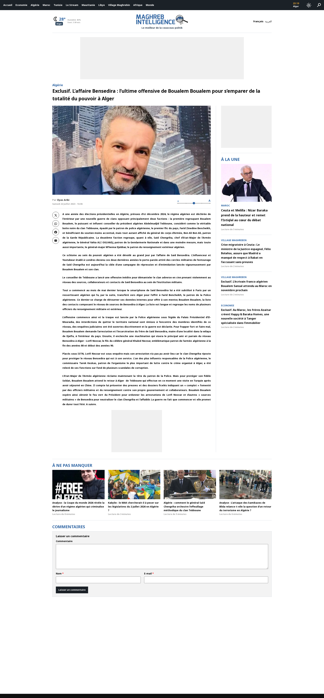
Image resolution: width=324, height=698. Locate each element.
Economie (21, 5)
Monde (150, 5)
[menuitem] (7, 5)
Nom (60, 573)
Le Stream (72, 5)
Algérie (35, 5)
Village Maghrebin (119, 5)
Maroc (46, 5)
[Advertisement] (136, 431)
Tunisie (58, 5)
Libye (101, 5)
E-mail (149, 573)
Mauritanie (88, 5)
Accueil (7, 5)
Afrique (137, 5)
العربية (268, 21)
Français (258, 21)
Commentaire (64, 541)
